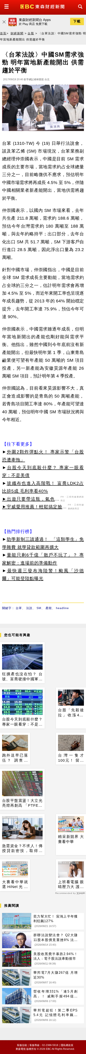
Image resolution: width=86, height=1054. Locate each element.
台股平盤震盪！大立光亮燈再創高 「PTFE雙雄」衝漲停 (22, 803)
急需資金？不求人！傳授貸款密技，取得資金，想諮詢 (22, 848)
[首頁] (43, 6)
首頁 (3, 33)
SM (39, 608)
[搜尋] (79, 10)
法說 (29, 608)
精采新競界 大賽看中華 (71, 839)
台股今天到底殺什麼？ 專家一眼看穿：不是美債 (22, 722)
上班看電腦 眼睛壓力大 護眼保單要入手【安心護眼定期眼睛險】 (71, 884)
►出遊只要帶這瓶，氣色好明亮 (30, 500)
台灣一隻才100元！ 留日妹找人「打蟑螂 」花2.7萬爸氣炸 (71, 758)
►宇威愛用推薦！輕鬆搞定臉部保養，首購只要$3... (34, 507)
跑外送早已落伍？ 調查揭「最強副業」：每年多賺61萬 (15, 758)
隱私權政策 (67, 1045)
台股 (31, 33)
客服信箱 (22, 1045)
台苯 (19, 608)
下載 (77, 21)
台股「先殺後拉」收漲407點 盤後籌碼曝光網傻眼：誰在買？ (71, 713)
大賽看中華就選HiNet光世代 (15, 884)
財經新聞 (17, 33)
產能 (49, 608)
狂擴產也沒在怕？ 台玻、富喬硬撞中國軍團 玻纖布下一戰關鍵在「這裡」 (22, 677)
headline (62, 608)
